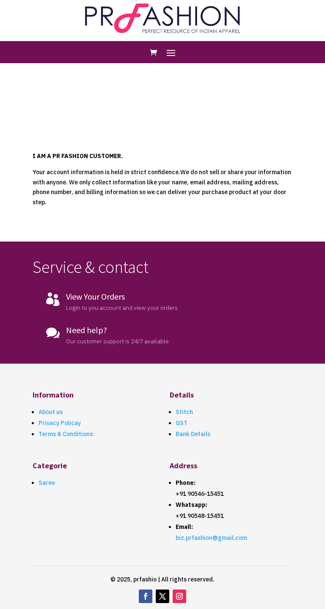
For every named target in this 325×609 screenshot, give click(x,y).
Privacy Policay (60, 423)
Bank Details (193, 434)
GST (181, 423)
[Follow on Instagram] (179, 596)
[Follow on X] (162, 596)
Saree (47, 483)
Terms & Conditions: (66, 434)
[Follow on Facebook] (145, 596)
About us (51, 412)
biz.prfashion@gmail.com (211, 538)
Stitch (184, 412)
